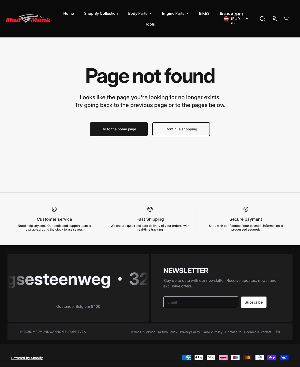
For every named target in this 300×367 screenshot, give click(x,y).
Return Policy (167, 332)
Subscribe (254, 302)
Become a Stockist (257, 332)
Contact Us (233, 332)
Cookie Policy (212, 332)
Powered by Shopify (27, 358)
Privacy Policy (190, 332)
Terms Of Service (142, 332)
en (278, 332)
